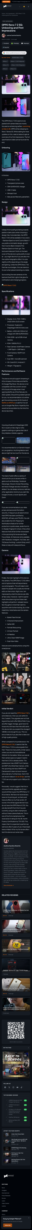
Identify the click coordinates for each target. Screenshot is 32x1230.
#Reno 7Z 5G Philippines (18, 65)
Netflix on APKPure (8, 403)
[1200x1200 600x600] (16, 1078)
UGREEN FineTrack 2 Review (14, 1105)
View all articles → (9, 885)
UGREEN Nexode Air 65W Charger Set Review (15, 1101)
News (3, 1188)
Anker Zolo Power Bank (17, 1134)
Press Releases (6, 1195)
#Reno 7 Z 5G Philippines (17, 61)
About (3, 1214)
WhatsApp (15, 43)
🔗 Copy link (6, 47)
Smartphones (5, 1193)
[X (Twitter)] (9, 1087)
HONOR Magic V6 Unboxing (18, 1148)
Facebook (6, 43)
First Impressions (10, 13)
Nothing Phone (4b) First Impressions (18, 1160)
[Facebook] (5, 1087)
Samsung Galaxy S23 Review (14, 1121)
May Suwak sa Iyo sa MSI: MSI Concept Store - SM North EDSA (19, 1141)
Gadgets (4, 1190)
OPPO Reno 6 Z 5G (8, 744)
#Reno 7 (5, 61)
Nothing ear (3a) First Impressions (17, 1153)
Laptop (4, 1206)
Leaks (3, 1201)
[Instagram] (13, 1087)
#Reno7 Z (13, 69)
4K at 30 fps (20, 777)
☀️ (24, 6)
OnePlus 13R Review (14, 1117)
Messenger (25, 43)
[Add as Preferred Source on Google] (14, 53)
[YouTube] (17, 1087)
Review (4, 1198)
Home (3, 13)
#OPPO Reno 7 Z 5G (17, 57)
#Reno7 (5, 69)
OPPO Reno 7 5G (22, 713)
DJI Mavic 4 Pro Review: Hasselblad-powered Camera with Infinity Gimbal (15, 1112)
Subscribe (7, 1225)
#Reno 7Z (5, 65)
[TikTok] (21, 1087)
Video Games (5, 1203)
